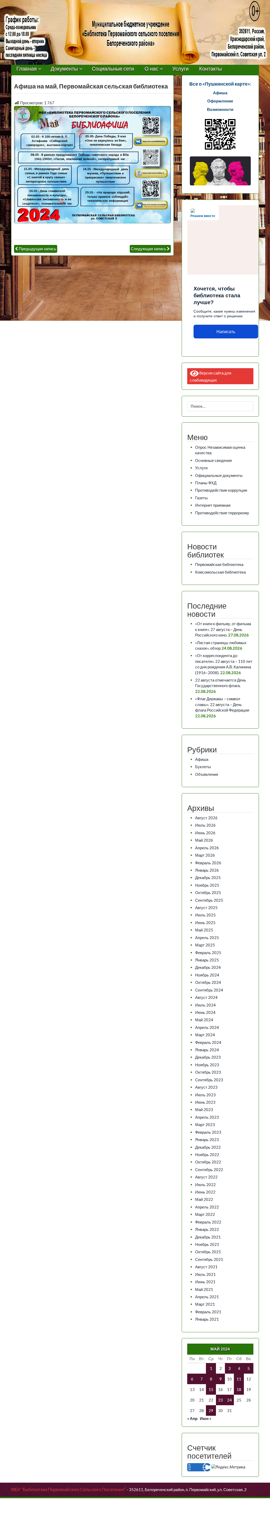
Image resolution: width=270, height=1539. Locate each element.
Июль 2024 (205, 1005)
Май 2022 (204, 1199)
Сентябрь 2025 (209, 900)
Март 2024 (205, 1034)
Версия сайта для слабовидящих (211, 376)
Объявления (206, 774)
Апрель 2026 (207, 847)
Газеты (201, 497)
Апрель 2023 (207, 1117)
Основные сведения (213, 460)
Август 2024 (206, 997)
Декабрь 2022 (208, 1147)
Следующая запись (148, 248)
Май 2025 (204, 930)
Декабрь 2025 (208, 877)
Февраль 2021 (208, 1311)
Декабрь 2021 (208, 1237)
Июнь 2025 (205, 922)
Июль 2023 (205, 1094)
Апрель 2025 (207, 937)
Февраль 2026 (208, 862)
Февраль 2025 (208, 952)
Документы (64, 69)
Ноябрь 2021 (207, 1244)
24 (229, 1400)
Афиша (201, 759)
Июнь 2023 (205, 1102)
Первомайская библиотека (219, 564)
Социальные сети (113, 69)
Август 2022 (206, 1177)
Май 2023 (204, 1109)
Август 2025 (206, 907)
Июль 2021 (205, 1274)
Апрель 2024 (207, 1027)
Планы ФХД (205, 482)
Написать (225, 331)
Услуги (180, 69)
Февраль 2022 (208, 1222)
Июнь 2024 (205, 1012)
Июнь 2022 (205, 1192)
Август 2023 (206, 1087)
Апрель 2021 (207, 1296)
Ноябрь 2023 (207, 1064)
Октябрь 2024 (208, 982)
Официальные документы (219, 475)
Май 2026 (204, 840)
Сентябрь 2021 (209, 1259)
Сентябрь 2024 (209, 990)
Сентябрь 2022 (209, 1169)
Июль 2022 (205, 1184)
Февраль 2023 (208, 1132)
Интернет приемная (212, 505)
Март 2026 (205, 855)
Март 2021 (205, 1304)
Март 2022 (205, 1214)
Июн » (205, 1418)
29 (211, 1410)
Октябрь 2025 (208, 892)
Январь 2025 (207, 960)
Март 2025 (205, 945)
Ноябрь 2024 (207, 975)
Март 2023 (205, 1124)
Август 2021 (206, 1266)
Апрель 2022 (207, 1207)
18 (239, 1389)
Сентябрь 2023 (209, 1079)
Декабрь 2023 (208, 1057)
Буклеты (203, 766)
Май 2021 (204, 1289)
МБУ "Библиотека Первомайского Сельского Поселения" (68, 1489)
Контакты (210, 69)
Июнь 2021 (205, 1281)
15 (211, 1389)
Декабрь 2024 (208, 967)
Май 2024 (204, 1019)
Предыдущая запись (37, 248)
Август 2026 (206, 817)
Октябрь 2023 (208, 1072)
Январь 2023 (207, 1139)
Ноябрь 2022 (207, 1154)
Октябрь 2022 (208, 1162)
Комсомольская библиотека (220, 572)
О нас (151, 69)
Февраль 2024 (208, 1042)
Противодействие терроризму (222, 512)
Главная (26, 69)
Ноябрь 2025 (207, 885)
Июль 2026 (205, 825)
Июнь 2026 (205, 832)
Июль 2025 (205, 914)
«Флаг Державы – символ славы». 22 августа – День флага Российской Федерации (222, 704)
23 (220, 1400)
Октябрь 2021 (208, 1251)
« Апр (192, 1418)
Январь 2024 (207, 1049)
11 (239, 1379)
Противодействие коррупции (221, 490)
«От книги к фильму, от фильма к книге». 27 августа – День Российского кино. (223, 629)
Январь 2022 (207, 1229)
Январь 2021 (207, 1319)
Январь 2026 (207, 870)
